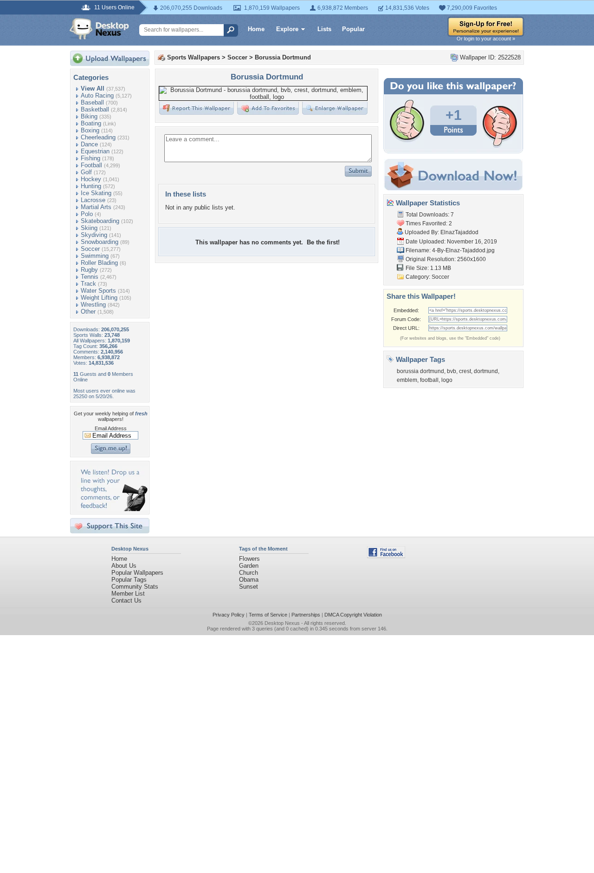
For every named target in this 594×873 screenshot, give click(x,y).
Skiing (89, 227)
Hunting (91, 186)
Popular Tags (129, 579)
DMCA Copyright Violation (353, 614)
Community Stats (134, 586)
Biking (89, 116)
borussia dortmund (420, 371)
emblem (407, 380)
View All (92, 88)
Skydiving (94, 234)
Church (248, 572)
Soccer (90, 248)
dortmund (486, 371)
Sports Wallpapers (193, 57)
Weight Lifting (99, 297)
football (429, 380)
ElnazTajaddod (459, 232)
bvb (451, 371)
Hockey (91, 179)
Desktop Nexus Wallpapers (99, 28)
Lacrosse (93, 200)
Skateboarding (100, 220)
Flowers (249, 558)
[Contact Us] (112, 508)
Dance (89, 144)
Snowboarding (99, 241)
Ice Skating (96, 193)
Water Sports (98, 290)
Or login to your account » (486, 38)
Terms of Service (268, 614)
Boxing (90, 130)
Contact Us (126, 600)
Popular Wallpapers (137, 572)
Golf (86, 172)
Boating (91, 123)
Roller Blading (99, 262)
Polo (87, 213)
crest (465, 371)
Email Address (111, 428)
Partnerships (305, 614)
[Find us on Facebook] (386, 555)
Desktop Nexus (282, 623)
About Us (123, 565)
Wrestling (93, 304)
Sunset (248, 586)
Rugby (89, 269)
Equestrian (95, 151)
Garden (248, 565)
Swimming (95, 255)
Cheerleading (98, 137)
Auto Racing (97, 95)
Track (88, 283)
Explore (287, 29)
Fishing (90, 158)
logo (446, 380)
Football (91, 165)
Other (88, 311)
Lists (324, 29)
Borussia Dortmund (283, 57)
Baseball (92, 102)
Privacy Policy (229, 614)
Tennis (89, 276)
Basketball (95, 109)
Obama (248, 579)
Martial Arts (96, 206)
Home (256, 29)
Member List (128, 593)
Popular (353, 29)
